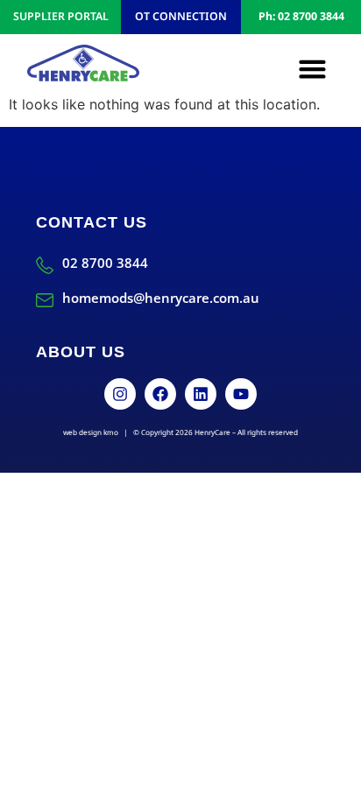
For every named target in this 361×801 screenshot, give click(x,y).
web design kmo (90, 432)
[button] (312, 68)
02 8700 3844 (105, 262)
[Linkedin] (200, 394)
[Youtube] (241, 394)
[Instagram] (120, 394)
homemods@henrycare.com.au (160, 297)
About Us (80, 352)
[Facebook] (160, 394)
